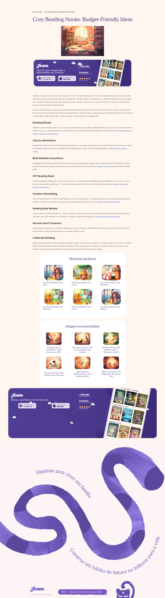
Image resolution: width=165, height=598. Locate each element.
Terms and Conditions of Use (100, 594)
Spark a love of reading (106, 166)
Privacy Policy (83, 594)
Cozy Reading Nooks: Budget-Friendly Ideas (60, 12)
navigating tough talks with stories (108, 217)
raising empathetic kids (112, 202)
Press (73, 594)
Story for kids (37, 12)
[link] (46, 78)
